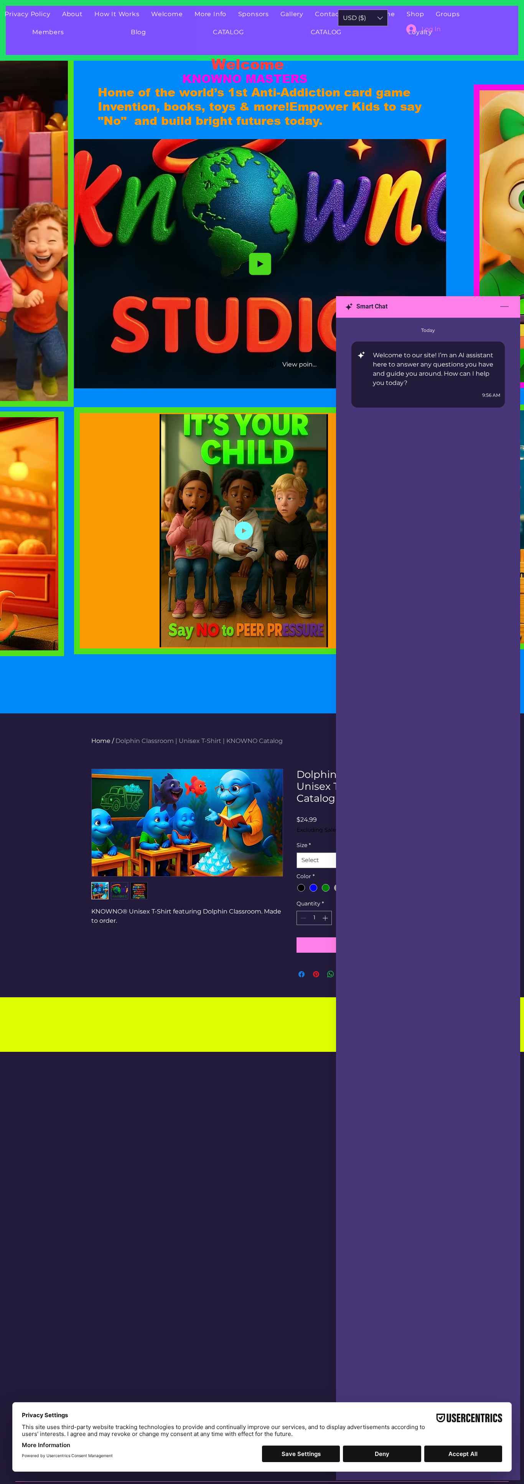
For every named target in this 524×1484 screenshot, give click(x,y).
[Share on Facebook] (301, 974)
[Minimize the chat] (504, 307)
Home (100, 740)
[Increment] (326, 918)
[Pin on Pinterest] (316, 974)
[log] (428, 881)
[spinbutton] (314, 918)
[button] (58, 392)
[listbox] (363, 18)
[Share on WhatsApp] (330, 974)
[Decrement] (302, 918)
